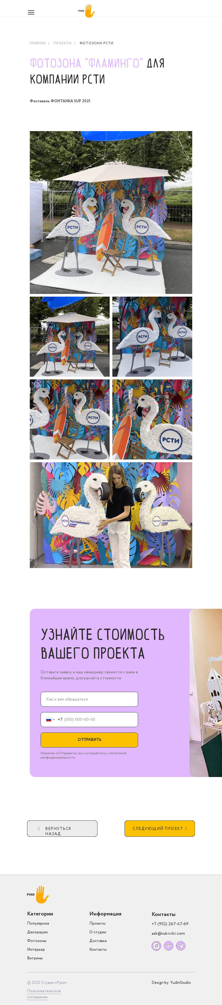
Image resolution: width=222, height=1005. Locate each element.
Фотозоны (37, 941)
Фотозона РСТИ (96, 43)
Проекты (63, 43)
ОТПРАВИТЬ (89, 740)
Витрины (35, 958)
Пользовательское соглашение (44, 994)
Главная (38, 43)
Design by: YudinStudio (171, 982)
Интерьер (36, 949)
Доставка (98, 941)
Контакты (98, 949)
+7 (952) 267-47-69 (170, 924)
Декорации (37, 932)
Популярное (38, 923)
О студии (97, 932)
